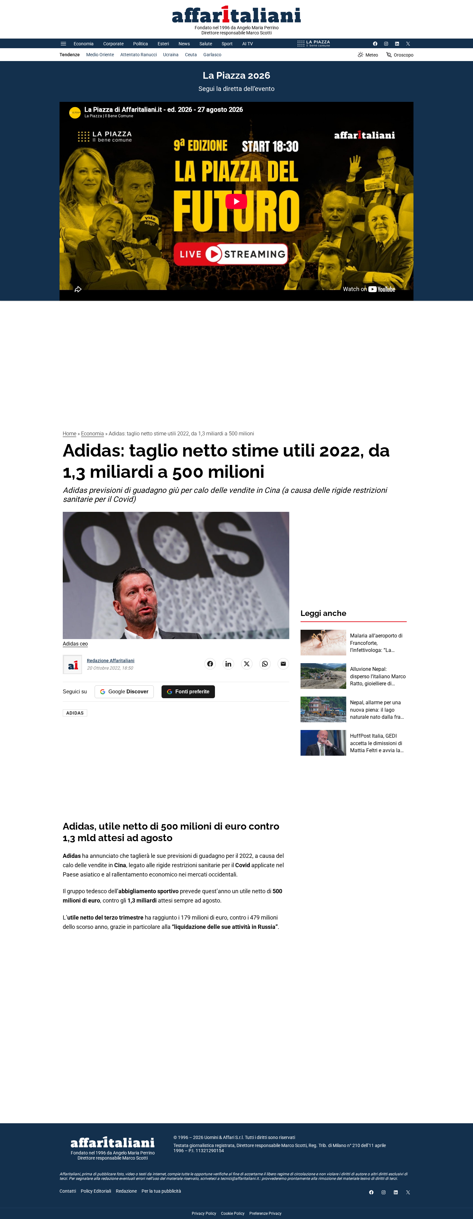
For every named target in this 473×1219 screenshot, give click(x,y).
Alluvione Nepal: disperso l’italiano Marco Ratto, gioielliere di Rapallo (378, 676)
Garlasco (212, 54)
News (184, 43)
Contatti (68, 1191)
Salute (205, 43)
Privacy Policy (204, 1213)
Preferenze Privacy (265, 1213)
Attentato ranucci (138, 54)
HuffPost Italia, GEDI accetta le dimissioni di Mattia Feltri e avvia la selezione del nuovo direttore (376, 743)
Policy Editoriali (96, 1191)
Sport (227, 43)
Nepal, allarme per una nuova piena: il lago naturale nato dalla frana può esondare (378, 710)
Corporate (113, 43)
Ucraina (171, 54)
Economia (84, 43)
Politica (140, 43)
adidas (75, 713)
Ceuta (191, 54)
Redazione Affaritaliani (110, 660)
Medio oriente (100, 54)
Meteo (372, 55)
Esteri (163, 43)
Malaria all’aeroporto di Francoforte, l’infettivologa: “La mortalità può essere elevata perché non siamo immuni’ (376, 643)
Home (69, 434)
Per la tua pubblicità (161, 1191)
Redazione (126, 1191)
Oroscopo (403, 55)
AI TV (247, 43)
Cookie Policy (233, 1213)
